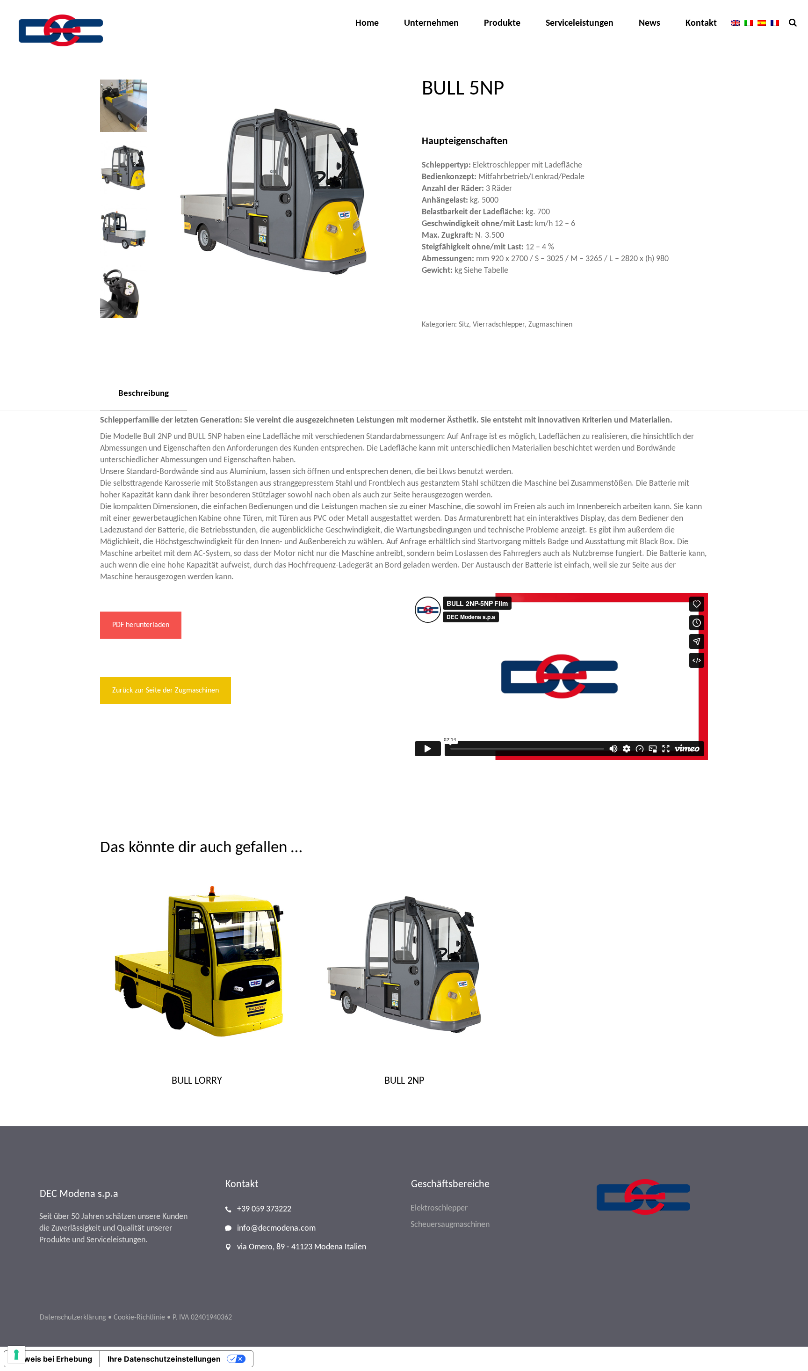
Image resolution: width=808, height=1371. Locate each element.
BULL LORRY (197, 1081)
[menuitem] (735, 23)
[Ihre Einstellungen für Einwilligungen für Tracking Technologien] (16, 1355)
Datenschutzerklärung (73, 1317)
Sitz (464, 324)
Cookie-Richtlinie (139, 1317)
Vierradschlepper (499, 324)
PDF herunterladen (140, 625)
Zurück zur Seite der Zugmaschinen (165, 690)
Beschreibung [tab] (143, 393)
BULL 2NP (404, 1081)
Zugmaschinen (550, 324)
